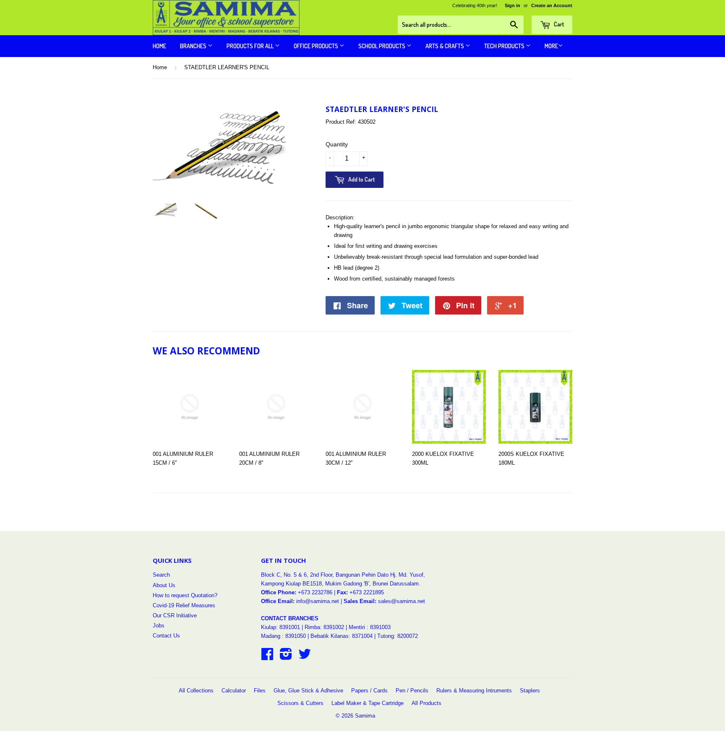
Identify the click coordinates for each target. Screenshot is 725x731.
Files (260, 690)
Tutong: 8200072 (397, 636)
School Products (382, 45)
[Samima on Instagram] (285, 657)
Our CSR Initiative (175, 615)
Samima (365, 716)
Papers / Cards (369, 690)
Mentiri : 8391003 (370, 627)
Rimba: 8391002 (324, 627)
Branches (194, 45)
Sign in (512, 5)
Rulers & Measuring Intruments (474, 690)
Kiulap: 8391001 (281, 627)
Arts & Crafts (445, 45)
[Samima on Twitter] (304, 657)
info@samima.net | (320, 601)
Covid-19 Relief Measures (184, 605)
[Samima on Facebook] (267, 657)
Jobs (158, 625)
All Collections (196, 690)
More (551, 45)
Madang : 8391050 (283, 636)
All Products (426, 703)
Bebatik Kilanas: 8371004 (342, 636)
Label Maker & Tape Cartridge (367, 703)
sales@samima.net (401, 601)
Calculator (234, 690)
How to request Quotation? (185, 595)
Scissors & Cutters (300, 703)
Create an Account (551, 5)
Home (159, 45)
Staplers (530, 690)
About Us (164, 585)
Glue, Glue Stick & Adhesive (308, 690)
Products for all (251, 45)
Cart (558, 24)
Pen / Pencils (412, 690)
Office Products (316, 45)
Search (161, 575)
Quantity (337, 144)
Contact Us (166, 635)
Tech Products (505, 45)
